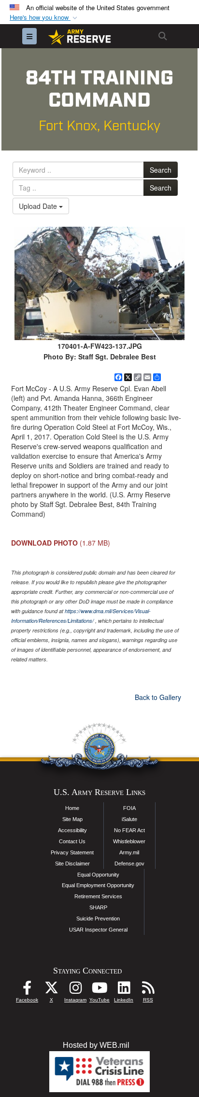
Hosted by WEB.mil (96, 1045)
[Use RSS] (148, 990)
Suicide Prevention (98, 918)
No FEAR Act (129, 830)
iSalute (129, 819)
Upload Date (39, 206)
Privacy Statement (72, 852)
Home (72, 808)
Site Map (72, 819)
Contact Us (72, 841)
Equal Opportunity (98, 875)
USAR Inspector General (98, 929)
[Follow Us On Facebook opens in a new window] (27, 990)
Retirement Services (98, 896)
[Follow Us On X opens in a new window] (51, 990)
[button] (44, 18)
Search (160, 170)
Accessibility (72, 830)
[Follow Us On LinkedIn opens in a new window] (124, 990)
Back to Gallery (158, 697)
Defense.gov (129, 863)
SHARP (98, 907)
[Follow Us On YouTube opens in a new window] (99, 990)
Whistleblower (129, 841)
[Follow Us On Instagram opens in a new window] (75, 990)
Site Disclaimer (72, 863)
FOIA (129, 808)
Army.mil (129, 852)
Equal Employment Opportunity (98, 885)
